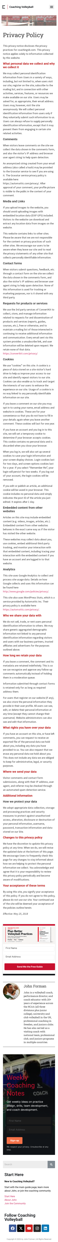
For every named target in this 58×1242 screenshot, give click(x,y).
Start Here (9, 1196)
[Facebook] (12, 1228)
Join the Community (15, 1203)
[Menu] (51, 7)
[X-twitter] (21, 1228)
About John (10, 1200)
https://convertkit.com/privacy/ (20, 353)
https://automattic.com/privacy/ (21, 609)
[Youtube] (29, 1228)
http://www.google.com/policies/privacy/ (25, 591)
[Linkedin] (45, 1228)
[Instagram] (37, 1228)
